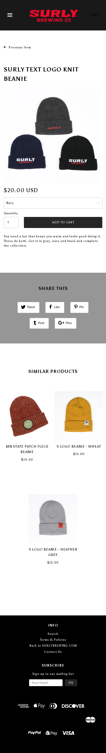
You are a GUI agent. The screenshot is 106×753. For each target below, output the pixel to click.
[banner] (54, 15)
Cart (94, 15)
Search (53, 634)
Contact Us (53, 652)
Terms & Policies (53, 639)
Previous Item (19, 47)
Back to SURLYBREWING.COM (53, 645)
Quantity (11, 213)
